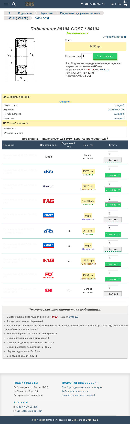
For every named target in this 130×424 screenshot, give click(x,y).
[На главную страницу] (8, 13)
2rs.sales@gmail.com (29, 411)
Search (13, 2)
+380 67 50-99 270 (26, 407)
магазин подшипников (58, 420)
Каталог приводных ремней (78, 395)
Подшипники (25, 13)
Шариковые (46, 13)
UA (112, 4)
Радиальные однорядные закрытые (80, 13)
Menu (6, 2)
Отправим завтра (113, 36)
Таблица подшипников (75, 391)
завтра (118, 105)
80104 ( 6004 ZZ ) (18, 18)
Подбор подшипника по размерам (82, 387)
